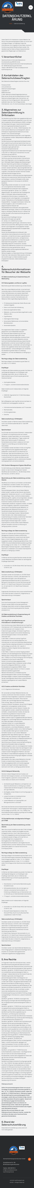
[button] (29, 1159)
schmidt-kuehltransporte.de (17, 1180)
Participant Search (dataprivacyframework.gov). (18, 162)
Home (10, 23)
